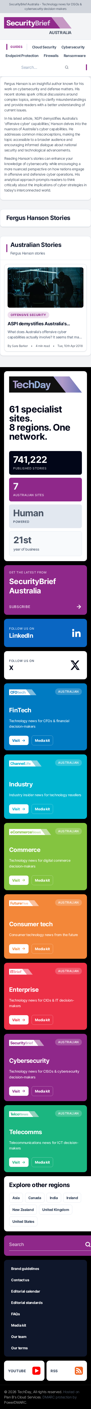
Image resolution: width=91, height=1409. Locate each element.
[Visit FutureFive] (30, 903)
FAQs (15, 1314)
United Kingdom (55, 1209)
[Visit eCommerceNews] (30, 832)
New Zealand (23, 1209)
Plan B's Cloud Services (22, 1397)
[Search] (67, 67)
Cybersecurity (73, 47)
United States (23, 1221)
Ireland (72, 1198)
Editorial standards (26, 1302)
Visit (15, 740)
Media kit (42, 740)
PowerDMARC (15, 1402)
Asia (16, 1198)
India (54, 1198)
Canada (34, 1198)
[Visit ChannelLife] (30, 763)
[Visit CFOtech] (30, 692)
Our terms (19, 1348)
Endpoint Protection (22, 55)
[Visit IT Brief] (30, 972)
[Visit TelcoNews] (30, 1114)
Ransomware (75, 55)
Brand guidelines (25, 1268)
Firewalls (51, 55)
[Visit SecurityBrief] (30, 1043)
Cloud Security (44, 47)
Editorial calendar (25, 1291)
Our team (18, 1336)
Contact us (20, 1280)
